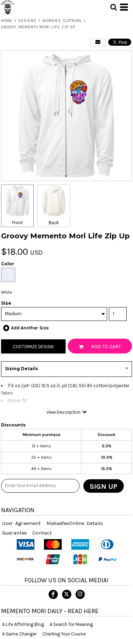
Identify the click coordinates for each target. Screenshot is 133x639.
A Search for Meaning (71, 624)
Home (6, 20)
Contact (42, 533)
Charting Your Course (64, 634)
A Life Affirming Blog (23, 624)
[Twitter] (66, 594)
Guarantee (14, 533)
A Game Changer (19, 634)
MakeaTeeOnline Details (74, 523)
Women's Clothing (62, 20)
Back (54, 222)
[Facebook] (53, 594)
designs (27, 20)
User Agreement (21, 523)
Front (17, 222)
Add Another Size (30, 327)
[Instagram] (80, 594)
